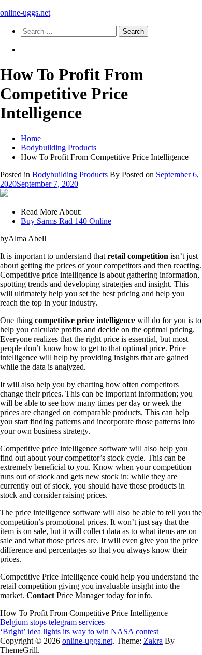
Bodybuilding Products (70, 174)
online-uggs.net (25, 12)
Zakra (153, 640)
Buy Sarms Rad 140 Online (66, 221)
